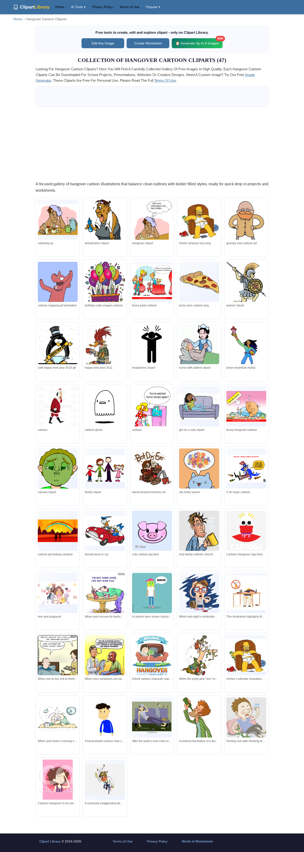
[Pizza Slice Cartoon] (199, 282)
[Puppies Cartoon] (152, 468)
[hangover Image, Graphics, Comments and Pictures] (199, 220)
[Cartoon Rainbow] (58, 530)
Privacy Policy (102, 7)
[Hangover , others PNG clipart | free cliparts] (199, 548)
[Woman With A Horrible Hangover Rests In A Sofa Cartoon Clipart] (199, 406)
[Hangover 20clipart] (199, 346)
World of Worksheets (197, 841)
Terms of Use (129, 7)
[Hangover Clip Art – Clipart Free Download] (152, 344)
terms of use (165, 80)
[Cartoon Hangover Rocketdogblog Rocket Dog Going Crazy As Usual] (58, 282)
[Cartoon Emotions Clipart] (58, 469)
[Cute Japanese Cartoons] (199, 474)
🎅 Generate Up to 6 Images (199, 41)
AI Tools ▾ (78, 7)
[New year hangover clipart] (58, 345)
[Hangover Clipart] (58, 219)
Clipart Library (50, 841)
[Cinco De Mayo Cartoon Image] (246, 469)
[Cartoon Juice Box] (105, 406)
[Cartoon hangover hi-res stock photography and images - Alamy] (58, 780)
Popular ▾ (153, 7)
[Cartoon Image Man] (246, 229)
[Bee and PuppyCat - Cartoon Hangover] (58, 593)
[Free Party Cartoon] (152, 282)
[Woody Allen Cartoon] (246, 353)
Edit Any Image (103, 43)
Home (59, 7)
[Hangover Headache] (58, 406)
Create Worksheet (148, 43)
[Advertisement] (152, 143)
